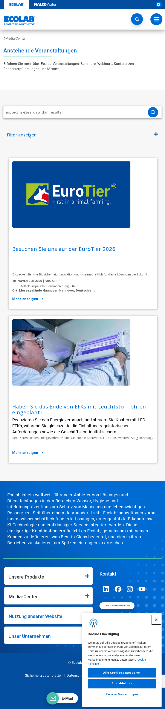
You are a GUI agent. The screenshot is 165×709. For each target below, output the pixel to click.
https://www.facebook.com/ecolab (118, 589)
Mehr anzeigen (25, 299)
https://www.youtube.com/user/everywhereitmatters (142, 589)
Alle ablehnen (122, 683)
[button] (137, 19)
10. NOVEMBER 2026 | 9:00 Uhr (35, 281)
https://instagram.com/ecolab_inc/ (130, 589)
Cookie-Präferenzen (117, 605)
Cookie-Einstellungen (122, 694)
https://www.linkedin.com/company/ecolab (106, 589)
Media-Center (15, 38)
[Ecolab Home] (18, 20)
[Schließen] (156, 619)
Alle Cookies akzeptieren (122, 672)
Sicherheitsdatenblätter (43, 675)
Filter (22, 135)
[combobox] (73, 112)
